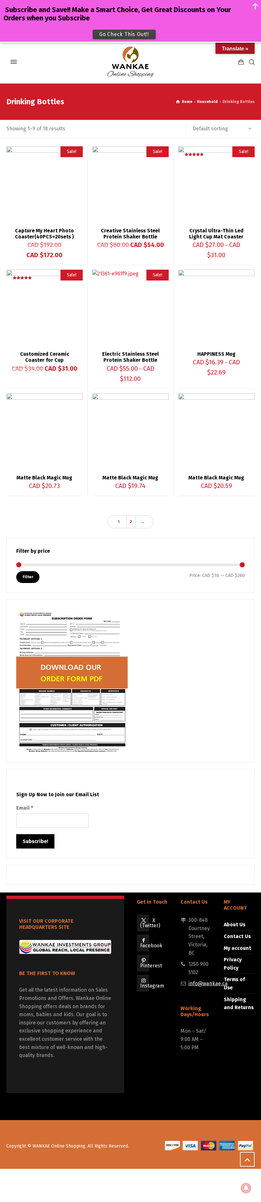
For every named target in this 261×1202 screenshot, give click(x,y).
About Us (234, 925)
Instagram (152, 986)
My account (237, 948)
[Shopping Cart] (241, 62)
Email (24, 808)
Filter (28, 576)
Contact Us (237, 936)
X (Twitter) (150, 923)
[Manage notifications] (246, 1188)
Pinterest (151, 966)
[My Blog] (130, 62)
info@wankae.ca (208, 983)
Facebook (151, 946)
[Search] (250, 62)
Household (207, 101)
